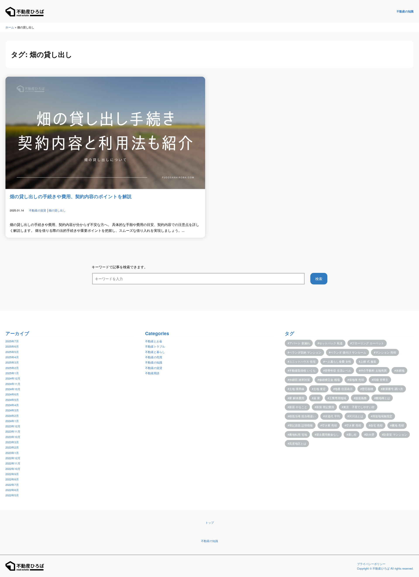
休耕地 (400, 370)
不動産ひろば (381, 568)
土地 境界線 (296, 389)
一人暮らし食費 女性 (338, 361)
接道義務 (361, 398)
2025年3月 (12, 362)
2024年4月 (12, 405)
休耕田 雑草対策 (299, 380)
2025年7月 (12, 341)
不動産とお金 (153, 341)
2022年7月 (12, 485)
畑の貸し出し (57, 210)
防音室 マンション (395, 434)
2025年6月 (12, 346)
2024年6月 (12, 394)
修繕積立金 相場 (329, 380)
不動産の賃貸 (37, 210)
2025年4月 (12, 357)
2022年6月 (12, 490)
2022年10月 (12, 469)
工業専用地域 (337, 398)
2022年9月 (12, 474)
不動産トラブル (155, 346)
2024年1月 (12, 421)
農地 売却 (398, 425)
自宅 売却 (376, 425)
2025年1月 (12, 373)
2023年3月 (12, 442)
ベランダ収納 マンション (305, 352)
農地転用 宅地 (298, 434)
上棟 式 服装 (368, 361)
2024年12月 (12, 378)
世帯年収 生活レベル (338, 370)
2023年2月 (12, 447)
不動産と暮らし (155, 352)
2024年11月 (12, 384)
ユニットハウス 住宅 (302, 361)
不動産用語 (152, 373)
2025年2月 (12, 368)
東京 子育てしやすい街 (358, 407)
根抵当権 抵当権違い (302, 416)
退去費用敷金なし (327, 434)
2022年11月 (12, 463)
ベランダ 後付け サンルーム (348, 352)
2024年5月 (12, 400)
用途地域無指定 (382, 416)
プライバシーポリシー (371, 564)
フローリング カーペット (368, 343)
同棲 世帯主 (380, 380)
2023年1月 (12, 453)
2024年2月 (12, 416)
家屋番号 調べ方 (392, 389)
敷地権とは (383, 398)
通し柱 (352, 434)
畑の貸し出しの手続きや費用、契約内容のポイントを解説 (71, 196)
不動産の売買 (153, 357)
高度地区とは (297, 443)
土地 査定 (319, 389)
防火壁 (370, 434)
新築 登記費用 (325, 407)
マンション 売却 (385, 352)
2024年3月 (12, 410)
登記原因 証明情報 (301, 425)
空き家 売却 (329, 425)
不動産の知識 (405, 11)
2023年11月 (12, 431)
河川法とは (356, 416)
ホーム (9, 27)
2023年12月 (12, 426)
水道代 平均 (332, 416)
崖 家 (316, 398)
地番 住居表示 (344, 389)
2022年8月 (12, 479)
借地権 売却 (356, 380)
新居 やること (298, 407)
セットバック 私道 (331, 343)
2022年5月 (12, 495)
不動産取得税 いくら (302, 370)
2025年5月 (12, 352)
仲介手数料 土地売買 (373, 370)
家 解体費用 (296, 398)
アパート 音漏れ (299, 343)
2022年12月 (12, 458)
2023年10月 (12, 437)
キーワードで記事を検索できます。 (120, 266)
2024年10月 (12, 389)
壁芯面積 (367, 389)
